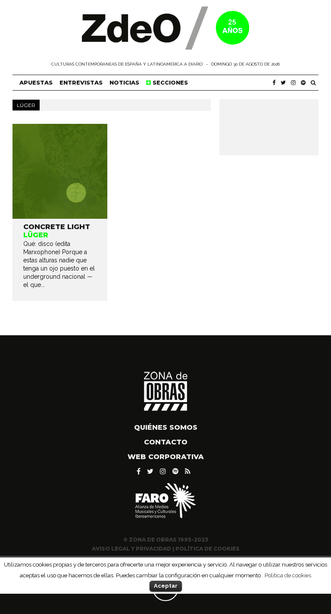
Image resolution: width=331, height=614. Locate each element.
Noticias (124, 82)
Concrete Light (56, 227)
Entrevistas (81, 82)
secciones (169, 82)
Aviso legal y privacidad (131, 548)
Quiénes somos (165, 427)
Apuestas (36, 82)
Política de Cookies (207, 548)
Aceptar (166, 586)
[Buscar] (313, 82)
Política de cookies (288, 575)
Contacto (165, 442)
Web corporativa (166, 457)
